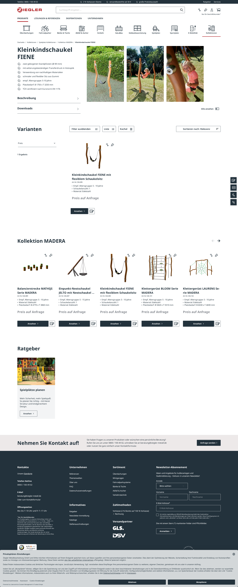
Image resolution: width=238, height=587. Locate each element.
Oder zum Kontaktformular (29, 499)
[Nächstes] (219, 241)
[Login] (212, 10)
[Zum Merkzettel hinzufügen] (112, 145)
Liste (107, 128)
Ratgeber (73, 511)
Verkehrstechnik (120, 495)
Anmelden (165, 531)
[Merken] (206, 10)
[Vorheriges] (213, 241)
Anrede (159, 481)
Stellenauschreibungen (79, 524)
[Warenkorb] (218, 10)
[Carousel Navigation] (216, 241)
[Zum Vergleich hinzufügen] (107, 145)
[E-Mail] (233, 187)
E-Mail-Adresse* (163, 503)
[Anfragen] (92, 211)
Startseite (20, 42)
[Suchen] (182, 10)
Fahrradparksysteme (121, 482)
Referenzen (74, 474)
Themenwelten (75, 478)
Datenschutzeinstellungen (80, 490)
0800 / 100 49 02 (24, 484)
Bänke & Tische (119, 486)
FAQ (71, 486)
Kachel (124, 128)
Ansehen (27, 413)
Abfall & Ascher (119, 490)
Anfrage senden (207, 442)
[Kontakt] (233, 180)
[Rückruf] (233, 202)
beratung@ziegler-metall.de (29, 496)
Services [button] (217, 2)
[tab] (26, 29)
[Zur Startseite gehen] (29, 9)
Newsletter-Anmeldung (79, 515)
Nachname (193, 492)
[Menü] (35, 545)
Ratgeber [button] (207, 2)
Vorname (160, 492)
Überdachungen (120, 474)
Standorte (28, 473)
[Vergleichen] (199, 10)
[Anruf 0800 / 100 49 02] (233, 195)
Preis (20, 143)
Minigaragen (118, 478)
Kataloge (73, 520)
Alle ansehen (207, 108)
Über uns (73, 482)
